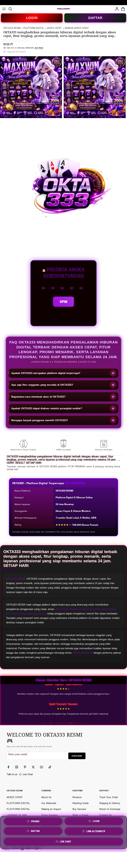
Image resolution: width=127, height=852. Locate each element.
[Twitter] (34, 767)
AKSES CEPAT (54, 28)
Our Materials (48, 803)
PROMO (35, 821)
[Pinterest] (26, 767)
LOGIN (32, 18)
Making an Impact (51, 809)
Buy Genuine (79, 809)
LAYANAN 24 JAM (17, 815)
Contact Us (105, 815)
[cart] (123, 9)
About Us (46, 797)
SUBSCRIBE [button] (77, 756)
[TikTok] (51, 767)
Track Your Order (108, 797)
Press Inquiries (49, 815)
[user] (117, 9)
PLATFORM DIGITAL (33, 28)
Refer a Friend (80, 815)
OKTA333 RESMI (12, 28)
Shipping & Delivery (109, 803)
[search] (10, 9)
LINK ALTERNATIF (95, 832)
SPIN (63, 302)
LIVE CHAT (65, 842)
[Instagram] (18, 767)
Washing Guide (80, 803)
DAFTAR (95, 18)
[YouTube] (43, 767)
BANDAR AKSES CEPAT (77, 28)
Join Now (38, 48)
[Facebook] (10, 767)
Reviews (77, 797)
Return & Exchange (109, 809)
